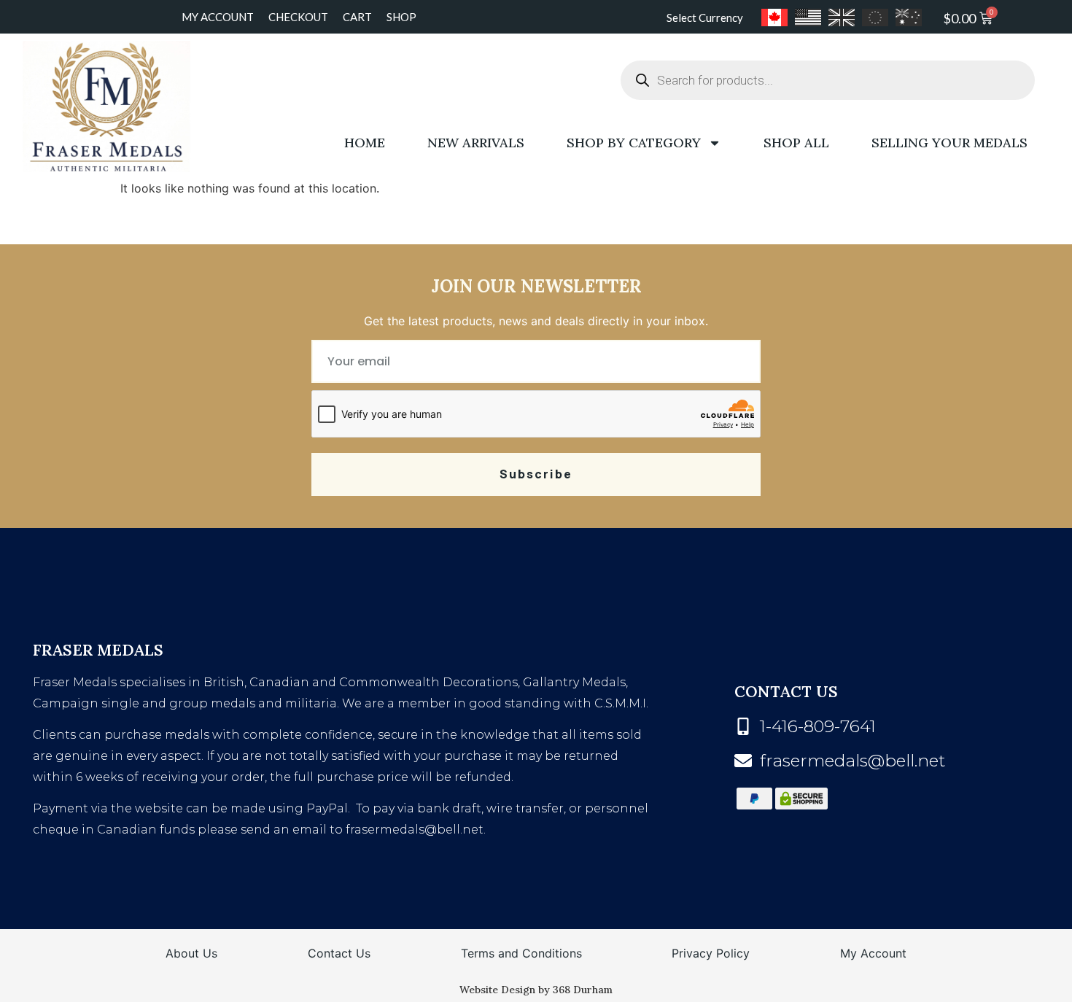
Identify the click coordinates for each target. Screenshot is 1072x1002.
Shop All (796, 142)
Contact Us (339, 953)
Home (364, 142)
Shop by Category (634, 142)
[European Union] (875, 17)
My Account (218, 16)
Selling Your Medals (949, 142)
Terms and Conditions (521, 953)
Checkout (298, 16)
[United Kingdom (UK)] (841, 17)
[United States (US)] (808, 17)
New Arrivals (475, 142)
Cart (357, 16)
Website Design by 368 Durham (536, 989)
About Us (191, 953)
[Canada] (774, 17)
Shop (401, 16)
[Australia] (909, 17)
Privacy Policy (711, 953)
